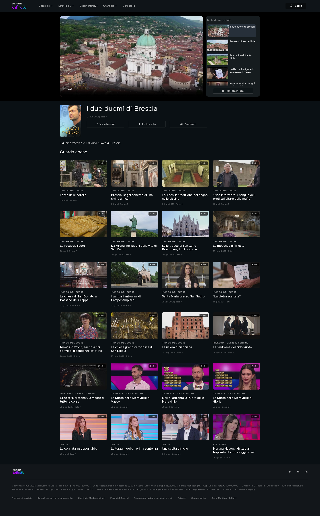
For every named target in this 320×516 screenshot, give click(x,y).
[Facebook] (289, 471)
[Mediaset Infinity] (19, 6)
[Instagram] (298, 471)
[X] (306, 471)
